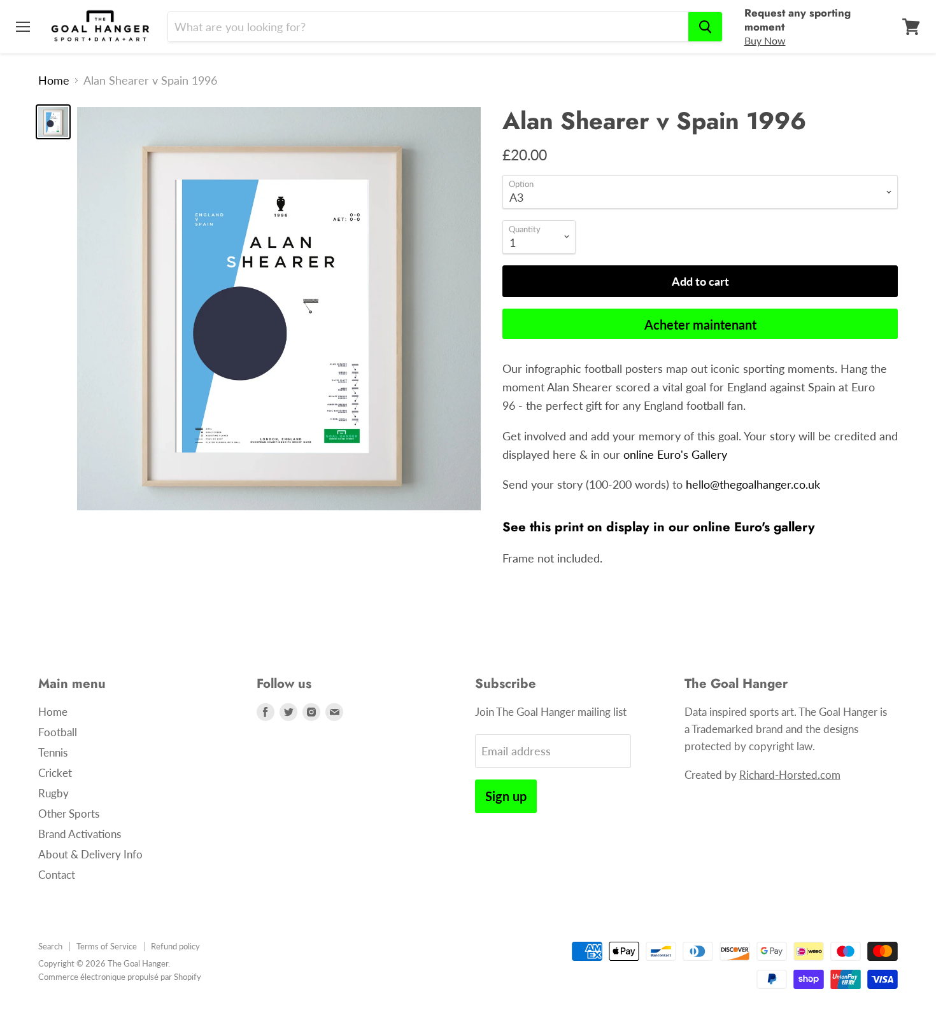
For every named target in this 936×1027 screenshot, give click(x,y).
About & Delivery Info (90, 854)
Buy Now (765, 40)
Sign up (506, 796)
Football (57, 732)
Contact (56, 874)
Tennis (52, 752)
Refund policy (175, 946)
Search (50, 946)
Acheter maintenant (700, 324)
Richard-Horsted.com (789, 774)
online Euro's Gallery (675, 454)
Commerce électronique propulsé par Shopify (119, 977)
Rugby (53, 793)
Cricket (55, 772)
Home (53, 80)
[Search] (705, 26)
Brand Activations (79, 834)
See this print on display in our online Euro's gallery (658, 526)
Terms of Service (106, 946)
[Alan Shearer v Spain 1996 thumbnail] (53, 122)
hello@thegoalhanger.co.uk (753, 484)
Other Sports (68, 813)
